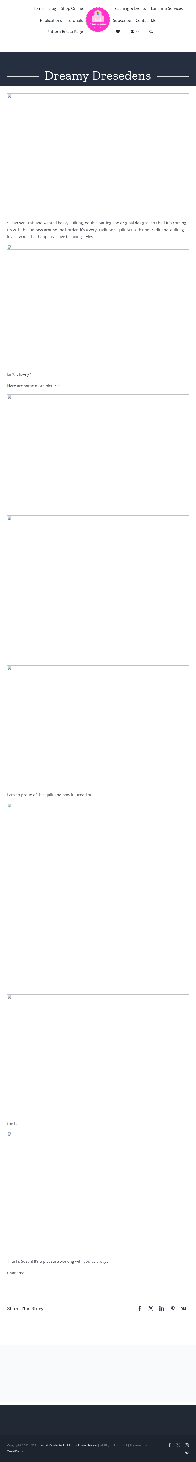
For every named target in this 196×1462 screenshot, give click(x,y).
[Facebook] (140, 1308)
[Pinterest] (173, 1308)
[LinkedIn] (162, 1308)
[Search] (149, 31)
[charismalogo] (98, 8)
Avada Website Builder (57, 1445)
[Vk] (184, 1308)
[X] (151, 1308)
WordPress (15, 1451)
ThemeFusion (87, 1445)
